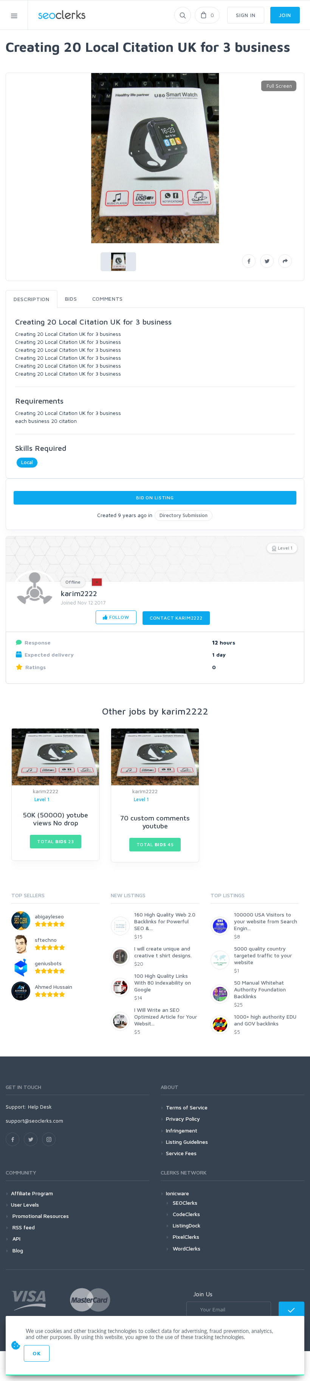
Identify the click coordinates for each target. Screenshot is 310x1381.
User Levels (25, 1204)
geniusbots (48, 963)
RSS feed (23, 1227)
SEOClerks (185, 1202)
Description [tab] (32, 299)
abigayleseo (49, 916)
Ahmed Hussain (53, 986)
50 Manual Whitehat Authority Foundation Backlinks (260, 989)
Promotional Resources (40, 1216)
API (15, 1238)
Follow (118, 617)
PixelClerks (186, 1236)
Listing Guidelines (187, 1142)
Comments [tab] (107, 298)
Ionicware (177, 1193)
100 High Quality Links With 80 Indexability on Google (162, 982)
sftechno (46, 940)
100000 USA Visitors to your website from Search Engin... (265, 921)
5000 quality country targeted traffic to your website (263, 955)
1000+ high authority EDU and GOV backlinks (265, 1020)
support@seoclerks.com (34, 1120)
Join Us (202, 1294)
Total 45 (155, 844)
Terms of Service (187, 1107)
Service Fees (181, 1153)
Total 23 (55, 841)
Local (27, 462)
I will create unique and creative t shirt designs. (163, 951)
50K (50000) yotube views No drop (55, 819)
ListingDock (186, 1225)
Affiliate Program (32, 1193)
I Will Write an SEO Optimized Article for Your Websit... (165, 1017)
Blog (17, 1250)
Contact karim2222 (176, 618)
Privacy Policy (183, 1118)
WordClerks (186, 1248)
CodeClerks (186, 1214)
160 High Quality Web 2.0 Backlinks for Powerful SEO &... (164, 921)
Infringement (181, 1130)
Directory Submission (184, 515)
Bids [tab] (71, 298)
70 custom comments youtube (155, 822)
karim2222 (79, 593)
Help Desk (40, 1106)
